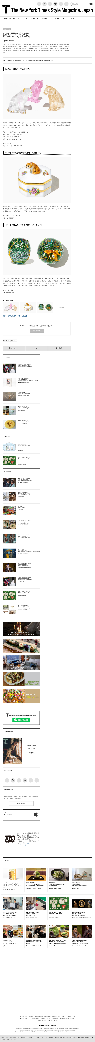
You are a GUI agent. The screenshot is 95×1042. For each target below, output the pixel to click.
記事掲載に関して (45, 1018)
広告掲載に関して (35, 1018)
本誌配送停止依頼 (64, 1018)
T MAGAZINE (54, 1020)
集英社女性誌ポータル (43, 1020)
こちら (27, 843)
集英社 (72, 1018)
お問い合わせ (71, 1016)
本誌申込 (32, 753)
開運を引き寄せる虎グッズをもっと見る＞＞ (16, 316)
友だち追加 (36, 330)
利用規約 (31, 1016)
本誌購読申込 (55, 1018)
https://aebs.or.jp (21, 845)
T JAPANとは (23, 1016)
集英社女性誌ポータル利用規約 (42, 1016)
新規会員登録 (21, 803)
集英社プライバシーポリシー (59, 1016)
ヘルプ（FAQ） (25, 1018)
